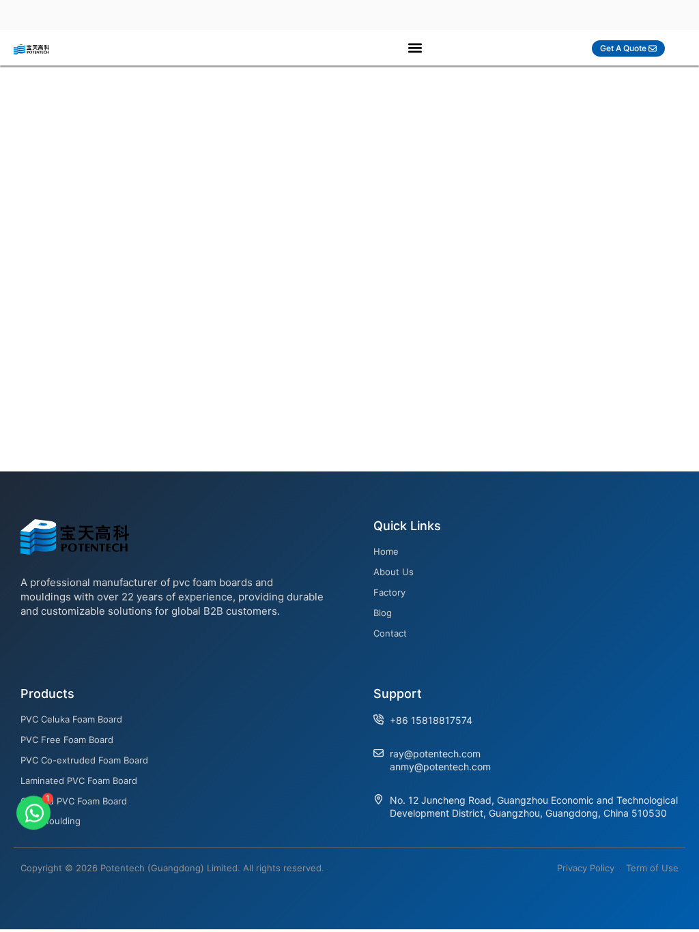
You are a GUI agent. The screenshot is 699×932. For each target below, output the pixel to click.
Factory (389, 592)
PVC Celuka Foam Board (71, 719)
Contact (390, 633)
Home (386, 551)
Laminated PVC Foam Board (78, 780)
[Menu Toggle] (415, 48)
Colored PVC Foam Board (73, 801)
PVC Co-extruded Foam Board (84, 760)
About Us (393, 571)
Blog (382, 612)
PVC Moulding (50, 820)
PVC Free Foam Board (66, 739)
